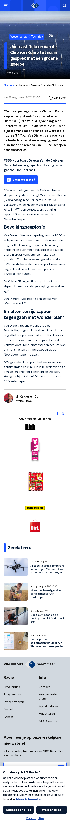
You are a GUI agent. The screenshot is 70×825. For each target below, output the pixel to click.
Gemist (8, 717)
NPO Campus (48, 721)
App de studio (48, 706)
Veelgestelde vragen (48, 696)
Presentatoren (14, 701)
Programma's (13, 694)
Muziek (8, 709)
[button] (5, 5)
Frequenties (12, 686)
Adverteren (47, 713)
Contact (44, 686)
